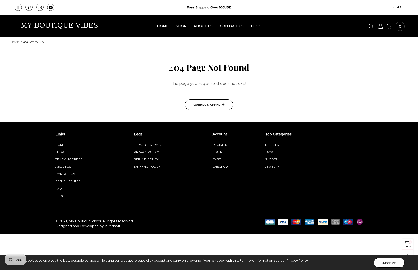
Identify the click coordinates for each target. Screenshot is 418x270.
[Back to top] (407, 255)
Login (217, 152)
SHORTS (271, 159)
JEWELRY (272, 166)
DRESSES (272, 144)
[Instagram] (40, 7)
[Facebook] (18, 7)
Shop (181, 26)
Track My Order (69, 159)
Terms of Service (148, 144)
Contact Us (232, 26)
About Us (203, 26)
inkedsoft (112, 226)
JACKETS (271, 152)
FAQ (58, 188)
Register (220, 144)
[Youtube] (51, 7)
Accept (389, 263)
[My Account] (380, 26)
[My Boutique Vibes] (59, 25)
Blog (256, 26)
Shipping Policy (147, 166)
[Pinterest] (29, 7)
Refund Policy (146, 159)
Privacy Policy (146, 152)
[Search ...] (372, 26)
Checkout (221, 166)
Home (163, 26)
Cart (217, 159)
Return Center (68, 181)
